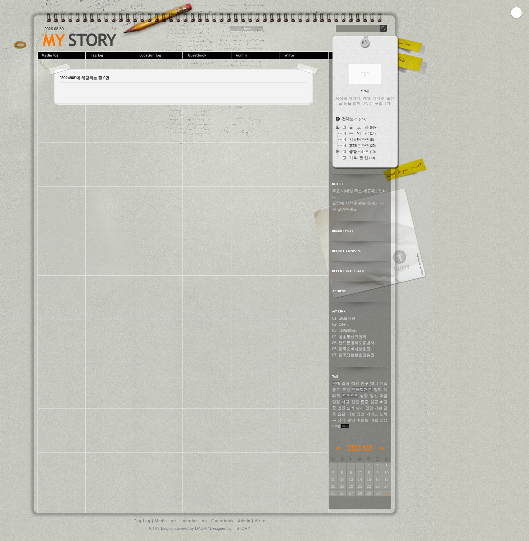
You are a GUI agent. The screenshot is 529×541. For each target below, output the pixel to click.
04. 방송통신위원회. (349, 336)
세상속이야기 (79, 39)
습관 (341, 414)
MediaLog (62, 55)
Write (305, 55)
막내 (336, 426)
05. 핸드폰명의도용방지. (353, 343)
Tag (110, 55)
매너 (374, 383)
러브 (351, 414)
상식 (341, 420)
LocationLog (159, 55)
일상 (345, 383)
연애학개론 (362, 389)
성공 (374, 402)
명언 (361, 414)
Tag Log (142, 521)
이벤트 (363, 420)
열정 (336, 402)
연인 (341, 408)
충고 (336, 389)
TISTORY (241, 528)
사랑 (345, 402)
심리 (350, 408)
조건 (346, 389)
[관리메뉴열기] (516, 12)
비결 (384, 402)
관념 (351, 420)
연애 (336, 383)
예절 (384, 383)
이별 (374, 420)
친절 (355, 402)
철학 (378, 389)
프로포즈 (350, 395)
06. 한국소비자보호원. (351, 349)
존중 (365, 402)
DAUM (201, 528)
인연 (369, 408)
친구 (365, 383)
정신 (374, 395)
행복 (345, 426)
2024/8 (360, 448)
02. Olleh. (340, 324)
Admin (256, 55)
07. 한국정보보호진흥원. (353, 355)
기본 (378, 408)
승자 (360, 408)
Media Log (165, 521)
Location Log (193, 521)
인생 (384, 420)
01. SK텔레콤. (344, 318)
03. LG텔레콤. (344, 330)
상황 (364, 395)
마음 (384, 395)
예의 (355, 383)
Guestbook (208, 55)
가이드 (372, 414)
